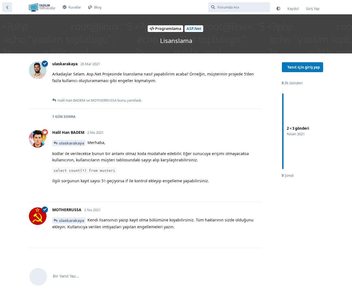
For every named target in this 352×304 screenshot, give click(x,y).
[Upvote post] (55, 91)
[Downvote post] (67, 91)
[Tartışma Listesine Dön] (7, 7)
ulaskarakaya (71, 143)
